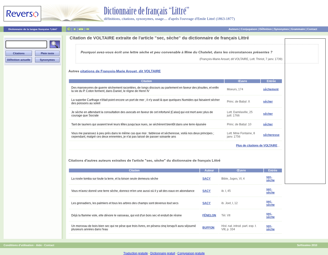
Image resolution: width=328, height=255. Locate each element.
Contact (312, 29)
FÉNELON (209, 215)
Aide (39, 245)
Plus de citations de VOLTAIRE (256, 145)
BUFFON (208, 227)
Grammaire (298, 29)
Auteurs (234, 29)
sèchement (271, 89)
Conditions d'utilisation (19, 245)
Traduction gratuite (135, 253)
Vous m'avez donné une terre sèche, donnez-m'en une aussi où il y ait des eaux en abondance (132, 191)
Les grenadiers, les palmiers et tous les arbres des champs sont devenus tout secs (124, 203)
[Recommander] (87, 29)
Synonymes (281, 29)
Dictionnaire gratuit (162, 253)
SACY (206, 178)
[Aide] (69, 29)
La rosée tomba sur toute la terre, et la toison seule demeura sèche (114, 178)
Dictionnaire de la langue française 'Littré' (32, 29)
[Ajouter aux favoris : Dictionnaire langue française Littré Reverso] (74, 29)
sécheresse (271, 135)
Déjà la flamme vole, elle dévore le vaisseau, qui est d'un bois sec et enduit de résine (126, 215)
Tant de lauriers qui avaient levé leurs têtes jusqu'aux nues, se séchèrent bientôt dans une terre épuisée (138, 124)
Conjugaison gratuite (191, 253)
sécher (268, 101)
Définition (265, 29)
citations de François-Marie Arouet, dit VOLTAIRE (120, 71)
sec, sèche (270, 178)
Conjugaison (249, 29)
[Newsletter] (81, 29)
